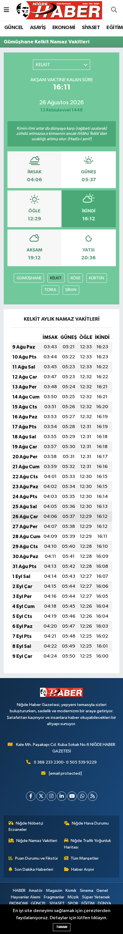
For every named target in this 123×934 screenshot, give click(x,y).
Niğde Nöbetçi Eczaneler (26, 826)
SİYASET (91, 27)
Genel (102, 890)
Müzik (73, 897)
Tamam (61, 927)
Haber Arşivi (82, 869)
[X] (41, 796)
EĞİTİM (114, 27)
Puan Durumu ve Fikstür (36, 858)
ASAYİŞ (37, 27)
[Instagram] (51, 796)
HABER (19, 890)
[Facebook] (30, 796)
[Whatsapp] (82, 796)
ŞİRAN (70, 290)
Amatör (36, 890)
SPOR (73, 903)
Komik (71, 890)
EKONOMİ (63, 27)
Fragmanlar (54, 897)
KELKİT (56, 278)
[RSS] (92, 796)
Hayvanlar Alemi (25, 897)
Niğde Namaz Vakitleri (36, 841)
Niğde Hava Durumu (90, 823)
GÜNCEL (13, 27)
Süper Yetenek (96, 897)
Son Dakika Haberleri (34, 869)
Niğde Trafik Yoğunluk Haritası (87, 844)
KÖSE (75, 278)
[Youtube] (72, 796)
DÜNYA (104, 903)
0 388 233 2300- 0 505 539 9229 (65, 762)
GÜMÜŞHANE (29, 278)
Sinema (86, 890)
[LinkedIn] (61, 796)
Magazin (54, 890)
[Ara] (113, 10)
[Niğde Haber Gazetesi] (59, 10)
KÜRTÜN (96, 278)
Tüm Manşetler (85, 858)
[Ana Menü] (6, 10)
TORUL (50, 290)
